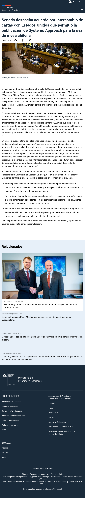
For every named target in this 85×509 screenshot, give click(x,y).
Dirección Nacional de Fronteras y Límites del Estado (61, 432)
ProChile (51, 403)
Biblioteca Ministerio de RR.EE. (13, 415)
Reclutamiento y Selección (12, 411)
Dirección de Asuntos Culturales (60, 427)
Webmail (5, 452)
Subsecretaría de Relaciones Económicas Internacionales (59, 397)
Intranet (5, 448)
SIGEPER (5, 457)
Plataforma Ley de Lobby (11, 425)
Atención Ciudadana (9, 430)
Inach (50, 408)
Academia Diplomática (57, 422)
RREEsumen (6, 443)
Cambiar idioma (78, 2)
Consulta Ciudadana (10, 406)
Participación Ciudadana (11, 401)
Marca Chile (53, 412)
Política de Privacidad (10, 420)
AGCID (51, 417)
